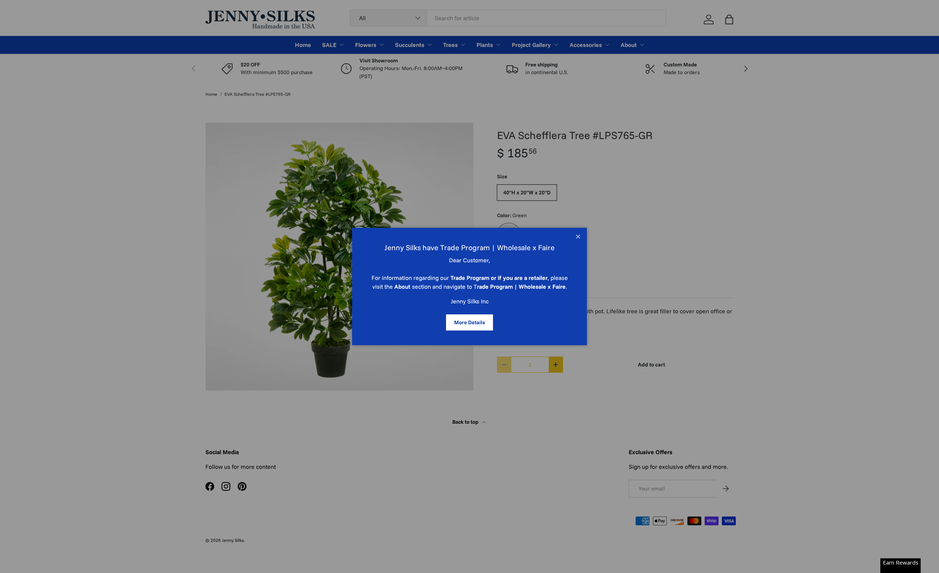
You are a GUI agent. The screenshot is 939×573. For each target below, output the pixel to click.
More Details (469, 322)
